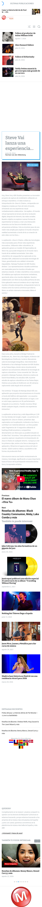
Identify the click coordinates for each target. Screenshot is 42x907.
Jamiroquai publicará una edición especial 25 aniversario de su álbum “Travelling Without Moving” (20, 580)
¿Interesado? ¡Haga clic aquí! (12, 833)
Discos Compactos (14, 864)
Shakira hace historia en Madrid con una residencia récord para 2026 (19, 677)
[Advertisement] (21, 104)
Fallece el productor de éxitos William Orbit (25, 34)
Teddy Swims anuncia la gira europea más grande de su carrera (27, 70)
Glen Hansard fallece (24, 45)
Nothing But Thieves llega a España (17, 613)
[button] (35, 841)
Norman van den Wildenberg (15, 155)
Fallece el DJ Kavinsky (24, 57)
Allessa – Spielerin (13, 871)
